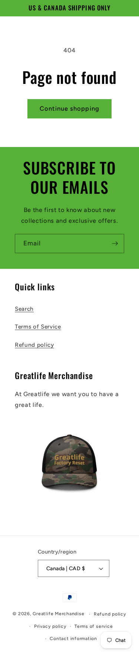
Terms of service (94, 626)
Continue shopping (69, 108)
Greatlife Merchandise (58, 614)
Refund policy (34, 344)
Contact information (73, 638)
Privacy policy (50, 626)
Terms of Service (38, 326)
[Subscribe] (115, 243)
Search (24, 308)
